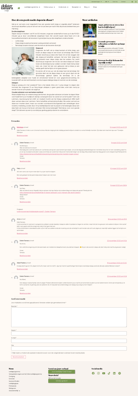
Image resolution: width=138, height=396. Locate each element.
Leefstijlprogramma (31, 7)
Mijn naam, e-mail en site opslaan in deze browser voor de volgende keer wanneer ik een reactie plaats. (49, 353)
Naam (14, 330)
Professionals (12, 386)
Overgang (12, 376)
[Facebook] (93, 373)
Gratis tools (62, 7)
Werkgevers (12, 388)
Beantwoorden (22, 135)
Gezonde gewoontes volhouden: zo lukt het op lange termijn (111, 44)
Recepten (75, 7)
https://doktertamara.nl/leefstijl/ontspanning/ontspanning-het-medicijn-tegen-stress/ (49, 154)
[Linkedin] (114, 373)
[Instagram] (98, 373)
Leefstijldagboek (13, 383)
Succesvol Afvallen (14, 381)
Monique (20, 127)
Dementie (12, 379)
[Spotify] (119, 373)
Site (12, 345)
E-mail (13, 338)
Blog (85, 7)
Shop (95, 7)
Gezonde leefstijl (13, 391)
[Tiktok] (109, 373)
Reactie (14, 306)
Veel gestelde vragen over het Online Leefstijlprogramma (25, 374)
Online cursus (48, 7)
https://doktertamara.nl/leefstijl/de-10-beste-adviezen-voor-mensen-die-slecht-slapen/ (50, 193)
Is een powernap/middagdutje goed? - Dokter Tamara (36, 211)
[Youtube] (103, 373)
